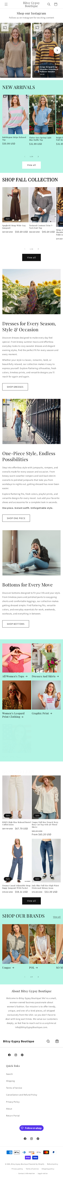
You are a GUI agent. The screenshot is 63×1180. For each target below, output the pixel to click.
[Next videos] (57, 50)
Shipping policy (48, 1169)
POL (32, 967)
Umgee (6, 967)
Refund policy (52, 1164)
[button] (6, 4)
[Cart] (57, 1041)
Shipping (10, 1081)
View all (31, 164)
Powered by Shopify (36, 1164)
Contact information (26, 1173)
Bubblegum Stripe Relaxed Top (14, 138)
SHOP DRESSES (15, 386)
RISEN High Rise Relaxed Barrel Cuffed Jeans (16, 823)
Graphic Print (40, 713)
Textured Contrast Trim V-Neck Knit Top (41, 226)
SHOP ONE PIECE (16, 518)
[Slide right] (38, 156)
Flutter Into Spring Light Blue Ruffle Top (40, 138)
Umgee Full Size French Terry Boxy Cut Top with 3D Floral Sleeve (45, 824)
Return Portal (13, 1115)
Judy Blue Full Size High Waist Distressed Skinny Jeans (45, 886)
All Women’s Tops (13, 676)
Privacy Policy (12, 1101)
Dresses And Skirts (44, 676)
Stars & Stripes (11, 756)
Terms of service (32, 1169)
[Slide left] (24, 156)
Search (9, 1074)
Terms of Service (14, 1087)
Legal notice (43, 1173)
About (9, 1108)
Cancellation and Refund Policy (21, 1094)
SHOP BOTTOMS (15, 623)
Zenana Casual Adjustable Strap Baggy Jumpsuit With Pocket (16, 886)
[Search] (48, 1041)
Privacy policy (17, 1169)
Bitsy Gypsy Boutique (19, 1164)
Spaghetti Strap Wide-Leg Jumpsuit (13, 226)
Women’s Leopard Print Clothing (13, 715)
